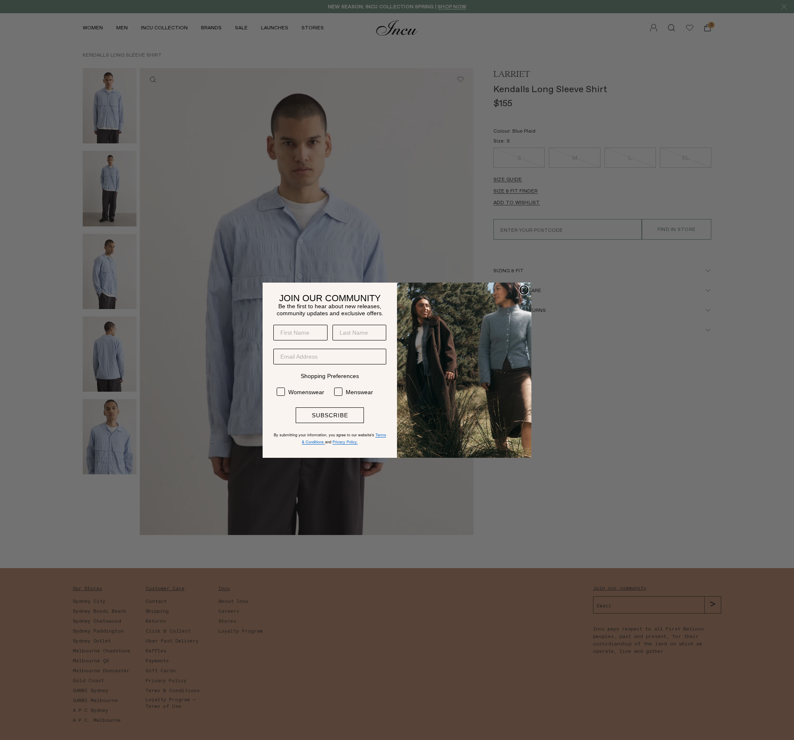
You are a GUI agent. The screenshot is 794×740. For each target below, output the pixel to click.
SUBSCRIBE (330, 415)
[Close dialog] (524, 290)
